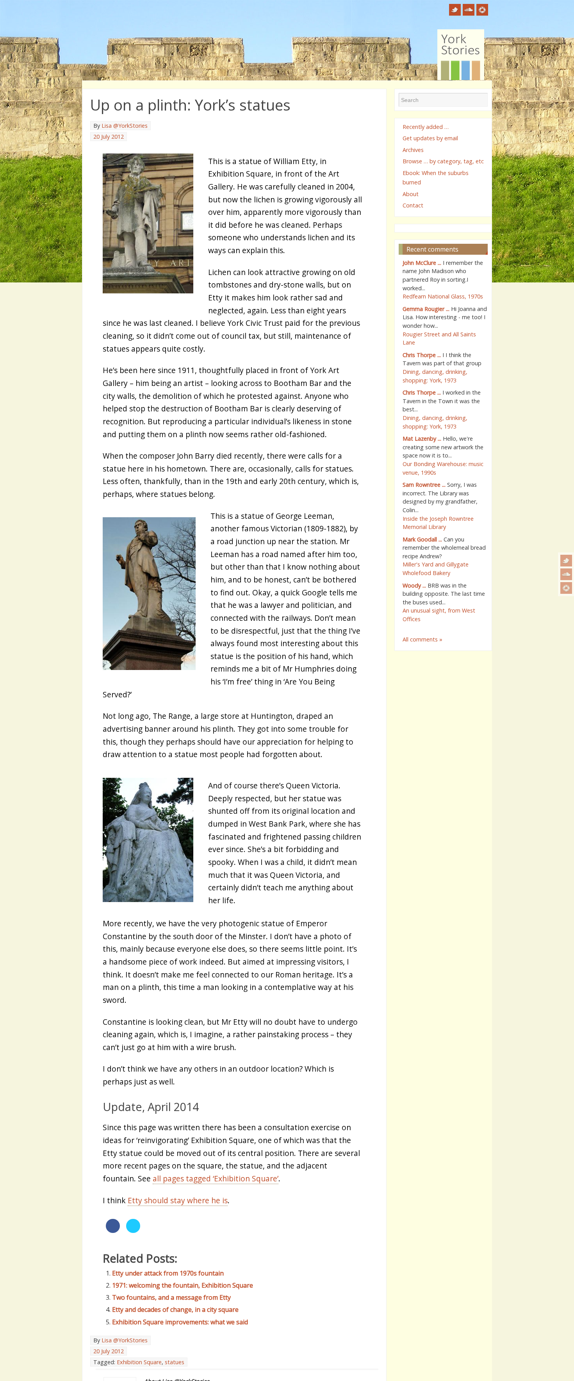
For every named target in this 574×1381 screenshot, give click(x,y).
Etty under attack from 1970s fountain (168, 1273)
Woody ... (414, 585)
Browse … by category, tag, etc (443, 161)
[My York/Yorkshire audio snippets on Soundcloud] (566, 574)
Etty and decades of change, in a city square (175, 1309)
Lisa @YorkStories (125, 125)
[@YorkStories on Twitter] (566, 560)
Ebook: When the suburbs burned (436, 177)
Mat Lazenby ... (422, 438)
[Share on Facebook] (113, 1230)
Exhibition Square (139, 1362)
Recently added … (426, 126)
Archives (413, 150)
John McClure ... (422, 262)
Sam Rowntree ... (424, 484)
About (411, 194)
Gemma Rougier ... (426, 309)
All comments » (422, 639)
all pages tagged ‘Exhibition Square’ (215, 1178)
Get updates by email (430, 138)
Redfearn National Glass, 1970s (443, 296)
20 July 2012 (108, 136)
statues (174, 1362)
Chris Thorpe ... (422, 355)
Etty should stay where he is (178, 1200)
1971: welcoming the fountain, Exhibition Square (182, 1285)
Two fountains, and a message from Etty (171, 1297)
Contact (413, 205)
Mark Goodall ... (422, 539)
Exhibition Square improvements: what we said (180, 1322)
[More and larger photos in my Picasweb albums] (566, 588)
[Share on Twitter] (133, 1230)
